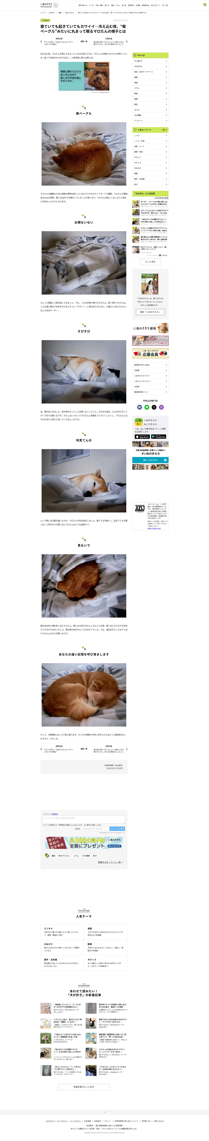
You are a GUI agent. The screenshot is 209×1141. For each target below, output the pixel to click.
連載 (60, 13)
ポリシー (107, 1121)
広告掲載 (87, 1121)
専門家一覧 (146, 1121)
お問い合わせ (159, 1121)
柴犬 (95, 855)
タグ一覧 (165, 5)
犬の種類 (86, 855)
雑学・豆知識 (139, 179)
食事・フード (139, 146)
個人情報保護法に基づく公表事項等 (109, 1125)
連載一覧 (84, 41)
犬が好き (52, 13)
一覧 (163, 129)
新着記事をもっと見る (84, 1086)
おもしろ (137, 162)
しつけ (91, 5)
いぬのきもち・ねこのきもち (56, 1121)
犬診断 (136, 386)
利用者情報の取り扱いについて (126, 1121)
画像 (136, 99)
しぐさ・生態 (139, 141)
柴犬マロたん (69, 13)
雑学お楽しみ (83, 5)
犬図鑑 (138, 5)
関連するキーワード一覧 (109, 862)
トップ (42, 13)
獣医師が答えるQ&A (141, 365)
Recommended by (152, 255)
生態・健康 (99, 5)
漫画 (136, 82)
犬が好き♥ (138, 66)
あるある (137, 168)
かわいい (137, 157)
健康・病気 (138, 151)
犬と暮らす (138, 61)
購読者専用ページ (141, 392)
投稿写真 (131, 5)
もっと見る (150, 261)
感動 (136, 173)
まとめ (136, 109)
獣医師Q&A (145, 5)
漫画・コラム (115, 5)
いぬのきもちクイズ (141, 375)
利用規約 (97, 1121)
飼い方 (107, 5)
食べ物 (124, 5)
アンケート (138, 120)
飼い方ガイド (155, 5)
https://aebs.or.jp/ (154, 528)
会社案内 (89, 1125)
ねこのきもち (76, 1121)
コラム (76, 855)
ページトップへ (104, 1112)
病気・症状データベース (143, 71)
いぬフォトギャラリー (142, 381)
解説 (136, 104)
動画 (136, 93)
